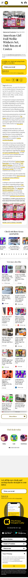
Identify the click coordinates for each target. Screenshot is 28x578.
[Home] (6, 2)
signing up (5, 136)
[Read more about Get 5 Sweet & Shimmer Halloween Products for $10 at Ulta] (7, 374)
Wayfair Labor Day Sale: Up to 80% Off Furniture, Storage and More (7, 340)
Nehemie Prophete (9, 32)
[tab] (9, 447)
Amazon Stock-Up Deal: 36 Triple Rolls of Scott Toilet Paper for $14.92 (20, 340)
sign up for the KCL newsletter (12, 189)
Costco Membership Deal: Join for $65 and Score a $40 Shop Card (7, 361)
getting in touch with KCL (17, 195)
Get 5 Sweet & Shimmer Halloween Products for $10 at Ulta (7, 382)
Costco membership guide (11, 139)
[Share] (21, 80)
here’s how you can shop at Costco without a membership (13, 177)
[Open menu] (2, 3)
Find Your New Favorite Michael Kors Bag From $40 (20, 406)
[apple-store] (7, 532)
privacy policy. (17, 559)
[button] (23, 539)
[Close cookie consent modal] (24, 554)
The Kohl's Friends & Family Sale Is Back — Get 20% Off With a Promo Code (7, 277)
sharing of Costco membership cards (13, 151)
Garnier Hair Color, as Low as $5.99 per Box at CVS (20, 361)
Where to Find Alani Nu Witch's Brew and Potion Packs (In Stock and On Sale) (20, 319)
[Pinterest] (17, 80)
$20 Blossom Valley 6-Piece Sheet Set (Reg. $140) (6, 298)
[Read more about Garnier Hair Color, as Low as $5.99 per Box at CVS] (20, 353)
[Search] (22, 3)
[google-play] (20, 532)
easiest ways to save (8, 188)
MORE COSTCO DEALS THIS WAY (12, 222)
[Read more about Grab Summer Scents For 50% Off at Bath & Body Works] (20, 374)
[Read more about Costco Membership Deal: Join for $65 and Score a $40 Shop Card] (7, 353)
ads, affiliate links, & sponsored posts (14, 54)
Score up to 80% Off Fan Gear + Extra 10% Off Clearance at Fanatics (7, 319)
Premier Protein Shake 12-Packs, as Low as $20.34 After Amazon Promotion (20, 298)
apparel (4, 165)
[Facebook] (13, 80)
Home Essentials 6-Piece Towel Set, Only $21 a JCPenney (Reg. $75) (20, 277)
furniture (9, 165)
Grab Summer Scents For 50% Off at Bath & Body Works (19, 382)
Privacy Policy (21, 73)
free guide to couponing (12, 185)
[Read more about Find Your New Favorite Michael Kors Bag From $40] (20, 398)
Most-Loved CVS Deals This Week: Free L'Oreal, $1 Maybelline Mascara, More (7, 406)
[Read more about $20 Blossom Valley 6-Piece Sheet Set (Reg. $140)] (7, 290)
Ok (14, 566)
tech (22, 163)
